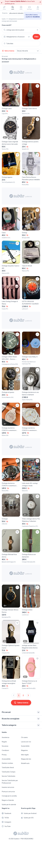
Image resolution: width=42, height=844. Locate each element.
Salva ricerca (9, 51)
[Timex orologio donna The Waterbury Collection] (31, 510)
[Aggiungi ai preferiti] (17, 86)
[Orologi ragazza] (11, 169)
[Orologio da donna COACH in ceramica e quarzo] (11, 419)
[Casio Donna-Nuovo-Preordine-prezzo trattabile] (31, 169)
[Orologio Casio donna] (31, 98)
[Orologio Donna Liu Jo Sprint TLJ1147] (31, 672)
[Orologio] (11, 510)
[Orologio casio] (11, 98)
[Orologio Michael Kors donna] (11, 546)
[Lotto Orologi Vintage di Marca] (11, 293)
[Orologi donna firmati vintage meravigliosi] (11, 672)
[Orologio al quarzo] (11, 384)
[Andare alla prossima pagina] (28, 695)
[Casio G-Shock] (31, 257)
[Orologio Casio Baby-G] (31, 348)
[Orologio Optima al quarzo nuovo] (11, 637)
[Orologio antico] (31, 601)
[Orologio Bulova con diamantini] (31, 546)
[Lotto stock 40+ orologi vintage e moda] (31, 475)
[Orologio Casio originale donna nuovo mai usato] (11, 133)
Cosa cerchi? (6, 25)
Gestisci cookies (7, 763)
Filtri (36, 37)
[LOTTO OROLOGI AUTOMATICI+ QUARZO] (31, 293)
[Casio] (11, 223)
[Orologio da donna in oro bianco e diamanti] (31, 384)
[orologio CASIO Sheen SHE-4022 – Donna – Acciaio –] (11, 348)
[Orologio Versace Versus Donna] (11, 601)
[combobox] (21, 29)
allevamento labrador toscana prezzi (21, 13)
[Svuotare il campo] (37, 29)
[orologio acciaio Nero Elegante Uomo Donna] (31, 637)
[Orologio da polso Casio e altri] (11, 257)
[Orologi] (31, 223)
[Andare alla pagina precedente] (14, 695)
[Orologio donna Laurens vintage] (31, 133)
